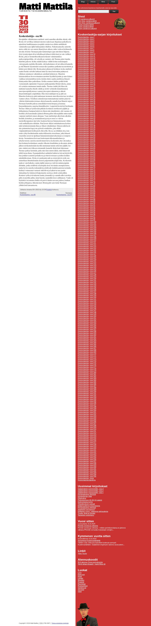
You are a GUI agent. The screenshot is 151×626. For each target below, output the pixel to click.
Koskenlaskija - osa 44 (86, 118)
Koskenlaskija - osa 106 (87, 233)
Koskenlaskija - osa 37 (86, 105)
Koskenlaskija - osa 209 (87, 427)
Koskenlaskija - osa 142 (87, 301)
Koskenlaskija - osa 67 (86, 161)
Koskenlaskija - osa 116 (87, 252)
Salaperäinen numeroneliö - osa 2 (90, 491)
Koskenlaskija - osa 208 (87, 425)
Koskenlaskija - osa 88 (86, 199)
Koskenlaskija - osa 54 (86, 137)
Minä (103, 2)
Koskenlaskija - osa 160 (87, 335)
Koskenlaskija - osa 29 (86, 90)
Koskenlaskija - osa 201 (87, 412)
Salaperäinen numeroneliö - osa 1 (90, 493)
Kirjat (80, 576)
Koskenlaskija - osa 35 (86, 101)
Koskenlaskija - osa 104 (87, 229)
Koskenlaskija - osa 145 (87, 307)
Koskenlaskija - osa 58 (86, 145)
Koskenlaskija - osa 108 (87, 237)
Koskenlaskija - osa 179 (87, 371)
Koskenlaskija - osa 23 (86, 79)
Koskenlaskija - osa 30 (86, 92)
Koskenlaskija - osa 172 (87, 358)
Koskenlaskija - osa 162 (87, 339)
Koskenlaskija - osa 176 (87, 365)
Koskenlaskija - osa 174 (87, 361)
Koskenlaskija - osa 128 (87, 275)
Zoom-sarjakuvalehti (86, 27)
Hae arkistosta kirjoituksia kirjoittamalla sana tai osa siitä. (97, 8)
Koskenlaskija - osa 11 (86, 56)
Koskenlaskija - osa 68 (86, 163)
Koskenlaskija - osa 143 (87, 303)
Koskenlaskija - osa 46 (86, 122)
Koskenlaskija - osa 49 (86, 128)
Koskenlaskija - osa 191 (87, 393)
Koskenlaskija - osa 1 (86, 37)
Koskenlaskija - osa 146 (87, 309)
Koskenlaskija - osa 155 (87, 325)
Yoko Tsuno (82, 553)
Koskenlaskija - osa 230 (87, 467)
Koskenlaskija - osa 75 (86, 177)
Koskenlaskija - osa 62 (86, 152)
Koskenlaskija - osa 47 (86, 124)
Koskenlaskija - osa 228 (87, 463)
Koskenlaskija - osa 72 (86, 171)
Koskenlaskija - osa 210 (87, 429)
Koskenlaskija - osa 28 (86, 88)
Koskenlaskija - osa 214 (87, 437)
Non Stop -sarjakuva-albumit (89, 23)
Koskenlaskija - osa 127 (87, 273)
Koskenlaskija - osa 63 (86, 154)
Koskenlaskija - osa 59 (86, 146)
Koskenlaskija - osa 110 (87, 241)
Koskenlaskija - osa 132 (87, 282)
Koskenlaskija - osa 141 (87, 299)
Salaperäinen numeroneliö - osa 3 (90, 489)
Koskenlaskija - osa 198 (87, 407)
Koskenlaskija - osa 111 (87, 243)
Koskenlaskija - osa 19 (86, 71)
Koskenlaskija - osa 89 (86, 201)
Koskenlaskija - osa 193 (87, 397)
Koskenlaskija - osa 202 (87, 414)
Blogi (83, 2)
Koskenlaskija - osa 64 (86, 156)
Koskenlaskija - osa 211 (87, 431)
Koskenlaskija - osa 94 (86, 210)
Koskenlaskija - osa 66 (86, 160)
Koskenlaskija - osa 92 (86, 207)
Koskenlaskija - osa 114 (87, 248)
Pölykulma (82, 498)
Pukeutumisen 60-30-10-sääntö (90, 500)
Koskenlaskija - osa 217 (87, 442)
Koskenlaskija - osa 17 (86, 67)
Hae (114, 11)
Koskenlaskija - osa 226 (87, 459)
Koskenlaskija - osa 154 (87, 324)
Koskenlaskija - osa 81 (86, 188)
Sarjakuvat (82, 588)
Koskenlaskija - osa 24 (86, 80)
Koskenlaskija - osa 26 (86, 84)
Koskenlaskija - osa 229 (87, 465)
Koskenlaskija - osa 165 (87, 344)
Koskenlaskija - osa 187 (87, 386)
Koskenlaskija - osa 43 (86, 116)
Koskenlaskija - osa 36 (86, 103)
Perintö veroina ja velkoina (88, 526)
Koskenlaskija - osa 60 (86, 148)
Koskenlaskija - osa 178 (87, 369)
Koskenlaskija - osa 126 (87, 271)
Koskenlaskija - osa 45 (86, 120)
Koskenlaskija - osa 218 (87, 444)
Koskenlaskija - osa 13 (86, 60)
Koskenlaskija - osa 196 (87, 403)
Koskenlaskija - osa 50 (86, 129)
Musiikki (81, 580)
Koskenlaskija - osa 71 (86, 169)
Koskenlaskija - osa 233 (87, 473)
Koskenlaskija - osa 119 (87, 258)
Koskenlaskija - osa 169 (87, 352)
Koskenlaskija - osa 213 (87, 435)
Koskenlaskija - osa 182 (87, 376)
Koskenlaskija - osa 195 (87, 401)
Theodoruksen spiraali (86, 504)
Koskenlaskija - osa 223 (87, 454)
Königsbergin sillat (85, 496)
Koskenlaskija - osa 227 (87, 461)
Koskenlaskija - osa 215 (87, 439)
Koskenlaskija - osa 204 (87, 418)
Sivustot (81, 590)
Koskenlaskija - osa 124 (87, 267)
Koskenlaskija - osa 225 (87, 457)
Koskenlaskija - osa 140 (87, 297)
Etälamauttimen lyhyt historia (89, 506)
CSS (80, 573)
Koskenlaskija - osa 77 (86, 180)
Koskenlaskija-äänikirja (87, 480)
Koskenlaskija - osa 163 (87, 341)
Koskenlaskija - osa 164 (87, 342)
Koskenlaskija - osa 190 (87, 391)
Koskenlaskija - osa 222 (87, 452)
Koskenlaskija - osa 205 (87, 420)
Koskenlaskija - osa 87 (64, 195)
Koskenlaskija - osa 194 (87, 399)
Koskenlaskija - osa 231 (87, 469)
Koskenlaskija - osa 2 (86, 39)
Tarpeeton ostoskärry (86, 515)
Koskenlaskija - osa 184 (87, 380)
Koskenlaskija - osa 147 (87, 310)
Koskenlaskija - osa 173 (87, 359)
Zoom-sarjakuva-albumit (87, 28)
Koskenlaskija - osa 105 (87, 231)
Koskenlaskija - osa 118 (87, 256)
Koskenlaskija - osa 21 (86, 75)
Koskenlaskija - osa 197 (87, 405)
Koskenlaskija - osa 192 (87, 395)
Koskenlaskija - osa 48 (86, 126)
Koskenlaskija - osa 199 (87, 408)
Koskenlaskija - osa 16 (86, 65)
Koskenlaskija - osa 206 (87, 422)
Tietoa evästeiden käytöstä (60, 623)
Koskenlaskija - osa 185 (87, 382)
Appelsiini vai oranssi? (86, 510)
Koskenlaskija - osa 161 (87, 337)
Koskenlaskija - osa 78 (86, 182)
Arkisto (93, 2)
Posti (113, 2)
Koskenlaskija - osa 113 (87, 246)
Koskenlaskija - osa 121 (87, 261)
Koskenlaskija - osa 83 (86, 192)
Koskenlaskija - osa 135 (87, 288)
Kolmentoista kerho (85, 502)
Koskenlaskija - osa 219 (87, 446)
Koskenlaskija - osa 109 (87, 239)
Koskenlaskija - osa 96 (86, 214)
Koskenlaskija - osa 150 (87, 316)
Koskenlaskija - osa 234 (87, 474)
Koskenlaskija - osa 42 (86, 114)
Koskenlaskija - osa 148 (87, 312)
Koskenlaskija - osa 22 (86, 77)
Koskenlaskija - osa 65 (86, 158)
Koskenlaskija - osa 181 (87, 375)
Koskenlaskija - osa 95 (86, 212)
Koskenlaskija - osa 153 (87, 322)
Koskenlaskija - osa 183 (87, 378)
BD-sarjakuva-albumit (86, 19)
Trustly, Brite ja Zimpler (86, 513)
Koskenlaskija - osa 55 (86, 139)
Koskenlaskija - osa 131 (87, 280)
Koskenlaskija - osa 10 (86, 54)
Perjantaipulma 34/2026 (87, 508)
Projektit (49, 190)
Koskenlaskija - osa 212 (87, 433)
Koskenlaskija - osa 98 (86, 218)
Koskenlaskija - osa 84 (86, 194)
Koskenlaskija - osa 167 (87, 348)
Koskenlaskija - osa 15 (86, 63)
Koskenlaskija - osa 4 (86, 43)
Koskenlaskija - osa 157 (87, 329)
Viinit (80, 592)
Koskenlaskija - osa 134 (87, 286)
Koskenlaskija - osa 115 (87, 250)
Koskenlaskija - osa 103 (87, 227)
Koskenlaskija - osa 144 (87, 305)
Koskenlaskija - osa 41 (86, 112)
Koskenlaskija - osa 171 (87, 356)
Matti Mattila (46, 6)
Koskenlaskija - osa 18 (86, 69)
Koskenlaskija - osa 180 (87, 373)
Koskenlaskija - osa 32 (86, 95)
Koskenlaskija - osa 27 (86, 86)
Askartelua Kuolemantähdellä (89, 541)
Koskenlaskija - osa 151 (87, 318)
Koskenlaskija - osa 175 (87, 363)
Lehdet (80, 578)
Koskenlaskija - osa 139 (87, 295)
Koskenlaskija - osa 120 (87, 260)
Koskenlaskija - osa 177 (87, 367)
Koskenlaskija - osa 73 (86, 173)
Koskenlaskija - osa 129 (87, 276)
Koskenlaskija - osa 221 (87, 450)
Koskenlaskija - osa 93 (86, 209)
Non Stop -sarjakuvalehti (87, 21)
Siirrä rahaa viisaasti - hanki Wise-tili (91, 564)
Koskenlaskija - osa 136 (87, 290)
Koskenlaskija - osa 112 (87, 244)
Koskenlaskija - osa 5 (86, 45)
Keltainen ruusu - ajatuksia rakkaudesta (93, 511)
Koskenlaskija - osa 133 (87, 284)
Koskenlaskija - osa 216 (87, 440)
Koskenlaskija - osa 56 (86, 141)
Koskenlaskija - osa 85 (28, 195)
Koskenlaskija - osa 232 (87, 471)
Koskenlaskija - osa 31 (86, 94)
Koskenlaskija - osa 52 (86, 133)
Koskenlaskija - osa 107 (87, 235)
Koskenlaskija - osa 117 (87, 254)
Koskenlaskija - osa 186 (87, 384)
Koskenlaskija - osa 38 (86, 107)
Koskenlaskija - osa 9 (86, 52)
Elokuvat (81, 575)
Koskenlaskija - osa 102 (87, 226)
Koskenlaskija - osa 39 (86, 109)
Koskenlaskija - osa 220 (87, 448)
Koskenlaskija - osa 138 (87, 293)
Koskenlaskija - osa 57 (86, 143)
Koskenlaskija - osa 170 (87, 354)
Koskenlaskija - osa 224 (87, 456)
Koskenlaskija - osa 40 (86, 111)
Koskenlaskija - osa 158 (87, 331)
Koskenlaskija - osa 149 (87, 314)
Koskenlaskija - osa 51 (86, 131)
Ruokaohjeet (83, 586)
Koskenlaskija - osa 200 (87, 410)
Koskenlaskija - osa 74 (86, 175)
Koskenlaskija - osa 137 (87, 292)
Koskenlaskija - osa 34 (86, 99)
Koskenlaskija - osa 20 (86, 73)
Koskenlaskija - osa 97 (86, 216)
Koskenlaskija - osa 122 (87, 263)
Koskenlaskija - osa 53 (86, 135)
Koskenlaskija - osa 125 (87, 269)
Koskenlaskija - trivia (86, 478)
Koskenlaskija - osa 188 (87, 388)
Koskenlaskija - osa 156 (87, 327)
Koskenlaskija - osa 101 (87, 224)
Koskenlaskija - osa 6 (86, 46)
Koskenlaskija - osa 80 (86, 186)
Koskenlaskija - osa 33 (86, 97)
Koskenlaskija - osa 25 (86, 82)
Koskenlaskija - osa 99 (86, 220)
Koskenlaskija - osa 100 (87, 222)
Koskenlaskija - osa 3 (86, 41)
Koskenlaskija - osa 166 (87, 346)
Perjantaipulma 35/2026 (87, 494)
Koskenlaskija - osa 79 (86, 184)
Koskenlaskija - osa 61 (86, 150)
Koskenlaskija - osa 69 (86, 165)
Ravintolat (82, 584)
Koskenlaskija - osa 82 (86, 190)
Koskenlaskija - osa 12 (86, 58)
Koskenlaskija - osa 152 (87, 320)
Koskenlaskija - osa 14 (86, 62)
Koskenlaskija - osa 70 (86, 167)
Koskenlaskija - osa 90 (86, 203)
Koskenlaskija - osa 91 (86, 205)
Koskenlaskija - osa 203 (87, 416)
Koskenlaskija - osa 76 (86, 178)
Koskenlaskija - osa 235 (87, 476)
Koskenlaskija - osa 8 (86, 50)
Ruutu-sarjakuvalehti (86, 25)
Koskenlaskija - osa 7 (86, 48)
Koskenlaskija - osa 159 (87, 333)
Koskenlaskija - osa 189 (87, 390)
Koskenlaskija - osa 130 (87, 278)
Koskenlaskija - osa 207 (87, 424)
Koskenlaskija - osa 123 (87, 265)
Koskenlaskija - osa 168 (87, 350)
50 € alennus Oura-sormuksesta (90, 562)
